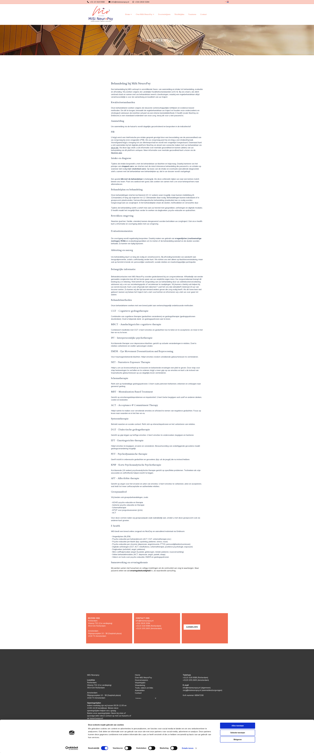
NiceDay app (116, 153)
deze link (114, 147)
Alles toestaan (238, 726)
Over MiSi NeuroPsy (144, 14)
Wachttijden (179, 14)
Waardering (140, 685)
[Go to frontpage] (103, 13)
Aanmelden (140, 690)
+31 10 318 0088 (97, 2)
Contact (203, 14)
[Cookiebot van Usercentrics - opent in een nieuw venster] (72, 748)
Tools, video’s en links (144, 688)
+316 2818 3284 (142, 2)
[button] (192, 627)
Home (127, 14)
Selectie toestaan (237, 733)
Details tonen (187, 748)
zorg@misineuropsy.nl (192, 690)
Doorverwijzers (164, 14)
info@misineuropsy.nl (120, 2)
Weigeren (238, 739)
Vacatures (192, 14)
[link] (128, 14)
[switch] (128, 748)
